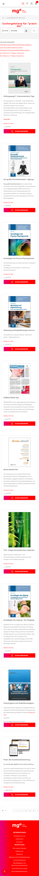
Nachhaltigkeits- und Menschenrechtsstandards (19, 864)
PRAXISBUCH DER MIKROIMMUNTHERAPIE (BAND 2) (15, 50)
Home (3, 18)
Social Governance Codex (19, 868)
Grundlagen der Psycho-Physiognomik (19, 258)
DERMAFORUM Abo (11, 397)
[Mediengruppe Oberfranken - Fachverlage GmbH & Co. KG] (19, 11)
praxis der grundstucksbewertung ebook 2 (11, 47)
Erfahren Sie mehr (8, 123)
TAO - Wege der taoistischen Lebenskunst (20, 550)
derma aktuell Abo (11, 469)
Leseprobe (7, 119)
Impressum (19, 854)
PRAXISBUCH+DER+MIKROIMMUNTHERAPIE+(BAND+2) (16, 45)
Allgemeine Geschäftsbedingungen (19, 857)
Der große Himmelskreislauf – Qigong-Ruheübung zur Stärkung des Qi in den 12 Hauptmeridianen (20, 179)
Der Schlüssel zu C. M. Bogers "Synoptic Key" (12, 53)
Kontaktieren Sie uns (19, 836)
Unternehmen (19, 839)
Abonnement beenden (19, 848)
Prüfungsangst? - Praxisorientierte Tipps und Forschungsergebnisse (20, 96)
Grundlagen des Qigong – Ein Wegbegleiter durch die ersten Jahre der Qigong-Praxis (20, 620)
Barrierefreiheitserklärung (19, 871)
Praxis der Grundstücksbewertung (17, 759)
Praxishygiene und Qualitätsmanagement (20, 703)
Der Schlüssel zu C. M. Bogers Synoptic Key (12, 55)
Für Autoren (19, 842)
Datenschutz (20, 851)
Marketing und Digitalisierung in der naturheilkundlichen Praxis (20, 330)
